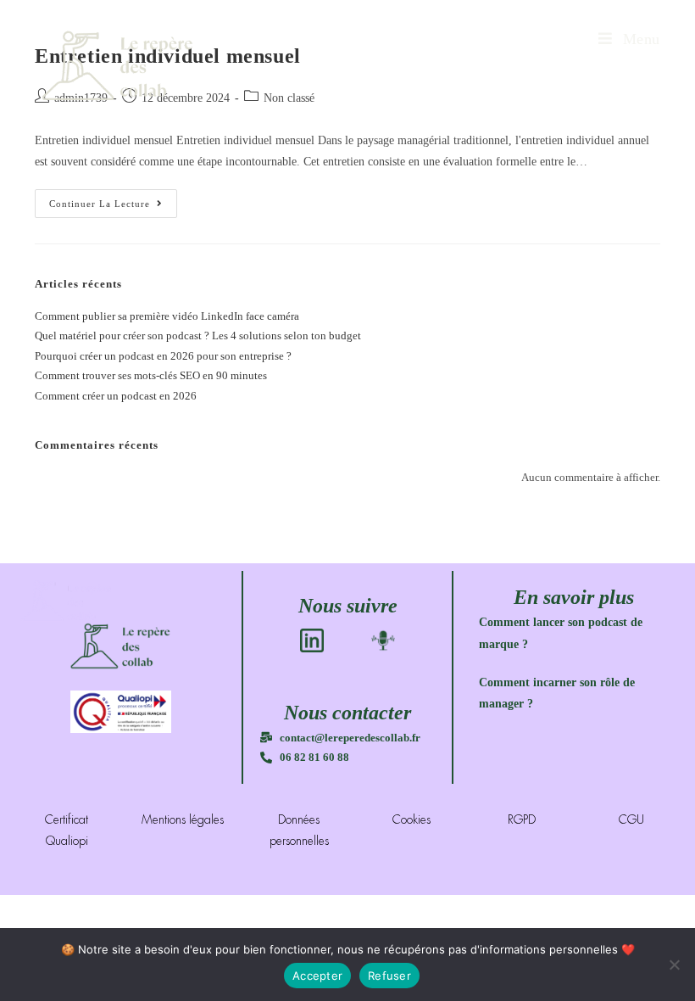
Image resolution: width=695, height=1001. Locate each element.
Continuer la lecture (113, 199)
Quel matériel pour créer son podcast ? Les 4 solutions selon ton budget (198, 335)
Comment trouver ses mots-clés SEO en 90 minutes (151, 375)
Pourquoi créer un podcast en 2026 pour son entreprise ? (163, 356)
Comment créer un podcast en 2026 (116, 395)
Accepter (317, 975)
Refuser (389, 975)
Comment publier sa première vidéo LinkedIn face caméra (167, 316)
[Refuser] (673, 964)
